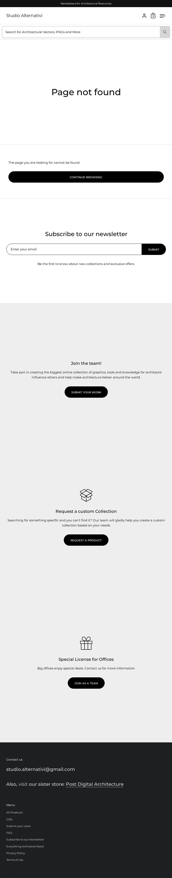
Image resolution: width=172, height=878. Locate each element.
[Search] (165, 32)
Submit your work (86, 392)
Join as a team (86, 683)
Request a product (86, 540)
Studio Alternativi (24, 15)
